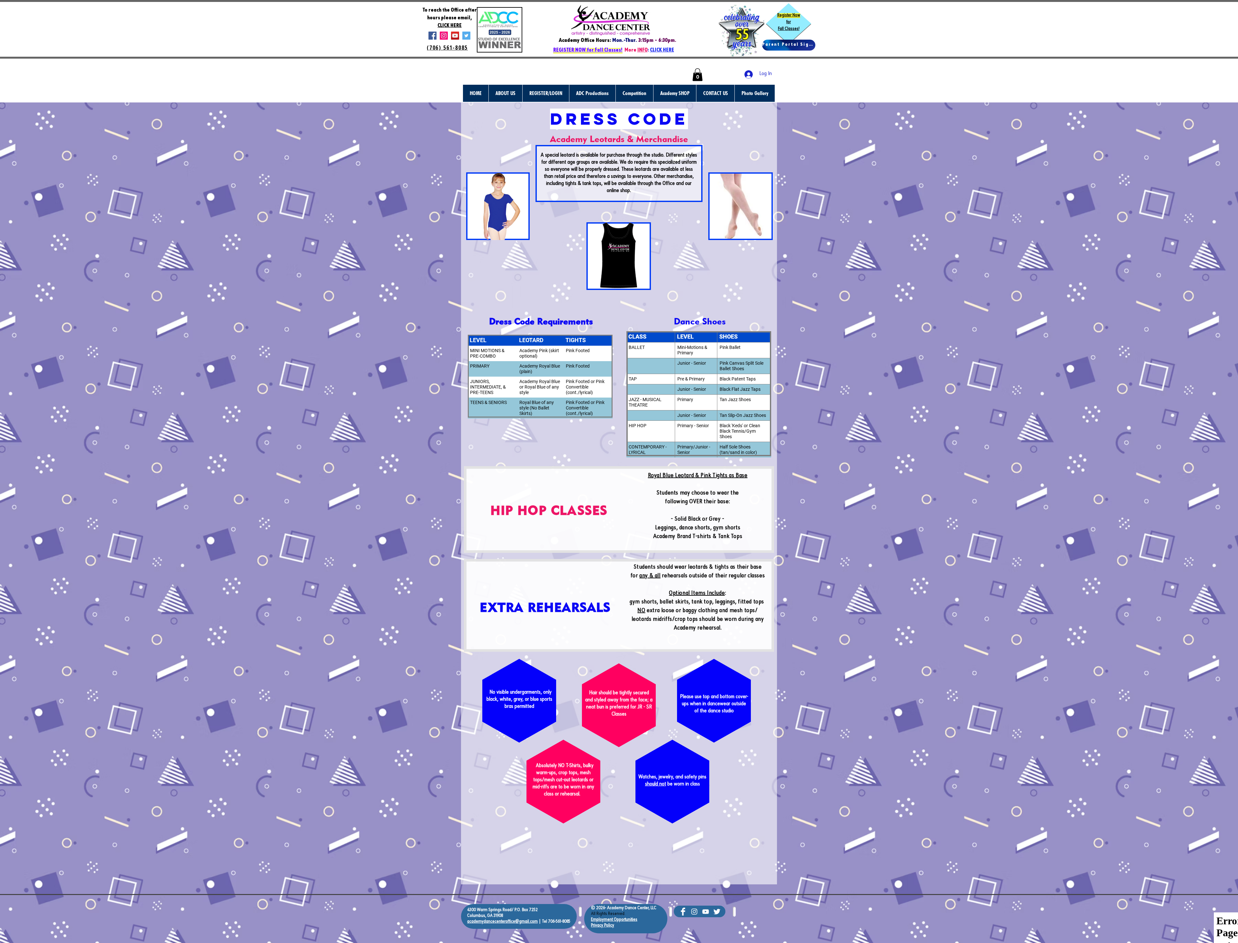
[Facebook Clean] (683, 912)
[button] (697, 74)
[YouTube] (455, 36)
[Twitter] (466, 36)
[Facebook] (432, 36)
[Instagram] (444, 36)
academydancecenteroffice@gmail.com (502, 921)
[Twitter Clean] (717, 912)
